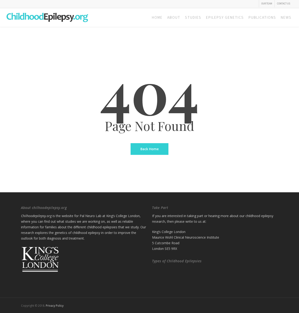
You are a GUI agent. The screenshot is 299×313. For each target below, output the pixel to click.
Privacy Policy (55, 306)
